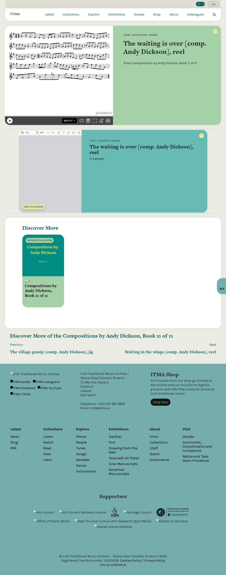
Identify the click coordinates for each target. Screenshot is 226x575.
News (14, 436)
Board (154, 454)
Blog (14, 442)
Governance (159, 460)
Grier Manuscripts (123, 464)
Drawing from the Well (123, 450)
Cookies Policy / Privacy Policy (142, 560)
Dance (81, 465)
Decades (83, 460)
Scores (153, 35)
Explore (93, 14)
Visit (186, 429)
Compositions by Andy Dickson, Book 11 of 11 (118, 335)
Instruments (86, 471)
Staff (154, 448)
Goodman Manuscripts (119, 472)
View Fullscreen (33, 206)
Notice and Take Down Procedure (195, 458)
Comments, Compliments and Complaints (197, 446)
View (47, 454)
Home (126, 35)
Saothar (115, 436)
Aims (154, 436)
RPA (13, 448)
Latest (49, 14)
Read (47, 448)
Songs (81, 454)
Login (213, 4)
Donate (139, 14)
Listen (48, 436)
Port (112, 442)
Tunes (81, 448)
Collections (71, 14)
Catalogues (195, 14)
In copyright (97, 158)
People (81, 442)
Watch (48, 442)
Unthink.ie (118, 565)
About (173, 14)
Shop (157, 14)
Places (81, 436)
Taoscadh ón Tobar (124, 458)
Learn (47, 460)
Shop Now (160, 402)
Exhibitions (116, 14)
